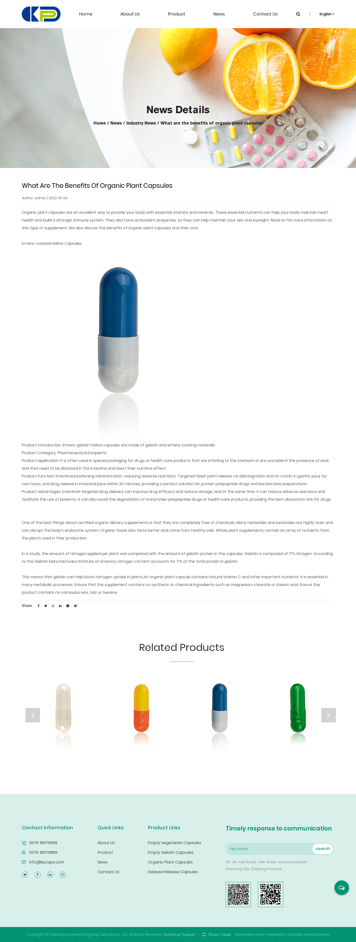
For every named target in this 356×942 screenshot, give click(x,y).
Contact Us (265, 14)
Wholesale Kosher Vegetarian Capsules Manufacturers (282, 934)
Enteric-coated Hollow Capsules (52, 243)
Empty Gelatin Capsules (170, 852)
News (219, 14)
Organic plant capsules (43, 212)
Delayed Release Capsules (173, 872)
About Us (130, 14)
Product (176, 14)
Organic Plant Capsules (170, 862)
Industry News (141, 123)
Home (85, 14)
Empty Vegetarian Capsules (174, 843)
